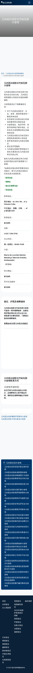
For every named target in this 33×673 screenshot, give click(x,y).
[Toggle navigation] (29, 2)
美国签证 (17, 601)
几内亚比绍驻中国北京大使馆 (15, 546)
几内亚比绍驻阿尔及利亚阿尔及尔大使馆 (16, 562)
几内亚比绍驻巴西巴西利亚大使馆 (16, 539)
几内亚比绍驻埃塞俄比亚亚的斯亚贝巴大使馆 (16, 567)
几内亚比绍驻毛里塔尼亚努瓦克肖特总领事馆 (16, 578)
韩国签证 (5, 640)
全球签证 (5, 604)
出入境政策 (6, 607)
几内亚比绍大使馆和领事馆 (15, 73)
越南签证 (5, 647)
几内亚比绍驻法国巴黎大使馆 (15, 489)
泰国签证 (5, 644)
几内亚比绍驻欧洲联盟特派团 (15, 472)
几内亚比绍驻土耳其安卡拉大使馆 (16, 556)
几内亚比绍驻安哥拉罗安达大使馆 (16, 505)
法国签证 (17, 628)
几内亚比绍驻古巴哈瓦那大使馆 (16, 515)
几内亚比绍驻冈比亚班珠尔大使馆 (16, 550)
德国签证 (17, 632)
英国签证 (17, 618)
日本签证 (5, 637)
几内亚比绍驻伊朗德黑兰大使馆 (16, 475)
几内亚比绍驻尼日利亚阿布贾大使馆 (16, 573)
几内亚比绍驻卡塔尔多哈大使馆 (13, 419)
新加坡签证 (6, 650)
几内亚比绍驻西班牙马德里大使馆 (16, 499)
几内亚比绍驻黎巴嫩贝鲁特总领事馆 (16, 584)
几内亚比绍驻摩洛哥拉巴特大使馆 (16, 479)
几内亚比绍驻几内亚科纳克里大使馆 (16, 527)
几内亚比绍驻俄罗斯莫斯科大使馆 (16, 493)
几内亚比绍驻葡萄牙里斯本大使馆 (14, 416)
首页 (2, 73)
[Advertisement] (16, 54)
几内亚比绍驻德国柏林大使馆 (15, 543)
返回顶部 (28, 601)
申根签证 (17, 622)
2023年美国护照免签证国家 (18, 613)
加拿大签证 (18, 625)
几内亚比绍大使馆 (13, 462)
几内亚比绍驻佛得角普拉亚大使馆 (16, 485)
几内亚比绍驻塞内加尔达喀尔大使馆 (16, 522)
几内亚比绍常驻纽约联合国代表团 (16, 468)
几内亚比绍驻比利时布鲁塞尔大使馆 (16, 533)
